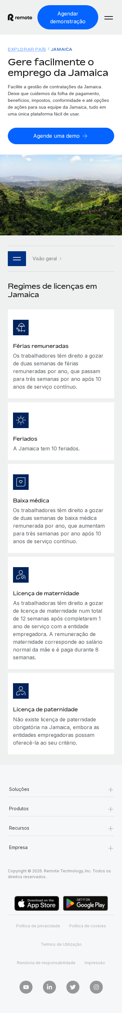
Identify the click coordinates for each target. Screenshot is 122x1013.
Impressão (95, 962)
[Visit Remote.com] (20, 17)
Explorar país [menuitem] (27, 49)
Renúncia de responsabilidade (46, 962)
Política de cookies (87, 925)
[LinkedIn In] (49, 987)
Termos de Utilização (61, 944)
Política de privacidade (38, 925)
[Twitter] (72, 987)
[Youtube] (26, 987)
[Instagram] (96, 987)
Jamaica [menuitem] (62, 49)
